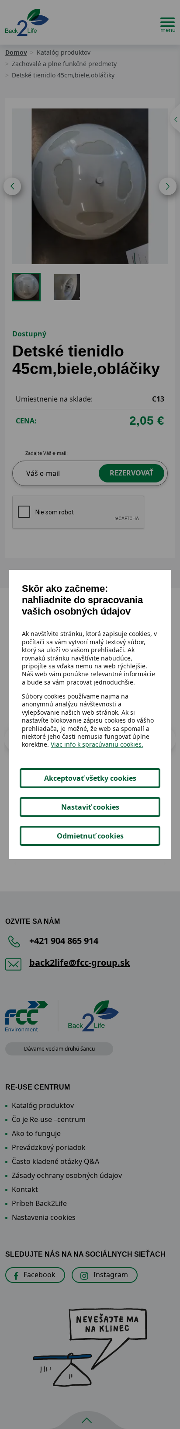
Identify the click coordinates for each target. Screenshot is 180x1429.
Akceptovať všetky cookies (90, 778)
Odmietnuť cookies (90, 836)
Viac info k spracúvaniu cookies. (97, 744)
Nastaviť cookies (90, 807)
